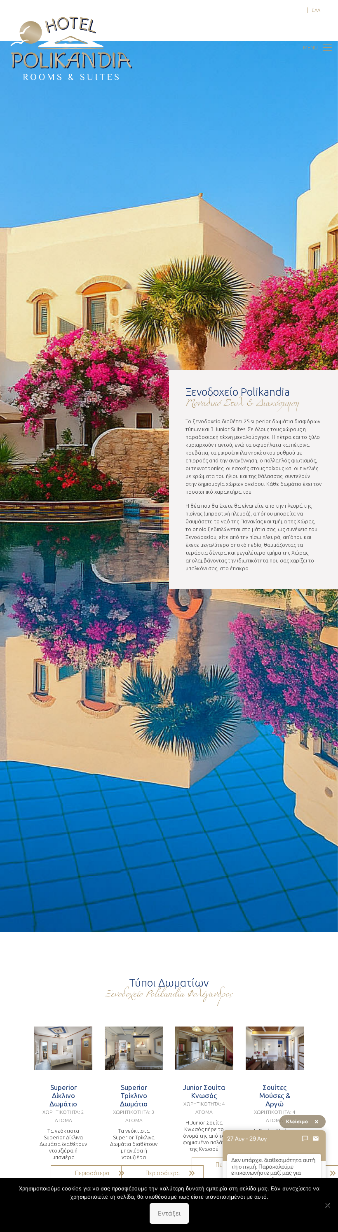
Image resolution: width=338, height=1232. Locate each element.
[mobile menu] (317, 47)
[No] (328, 1205)
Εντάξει (169, 1213)
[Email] (315, 1138)
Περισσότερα (92, 1173)
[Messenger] (305, 1138)
